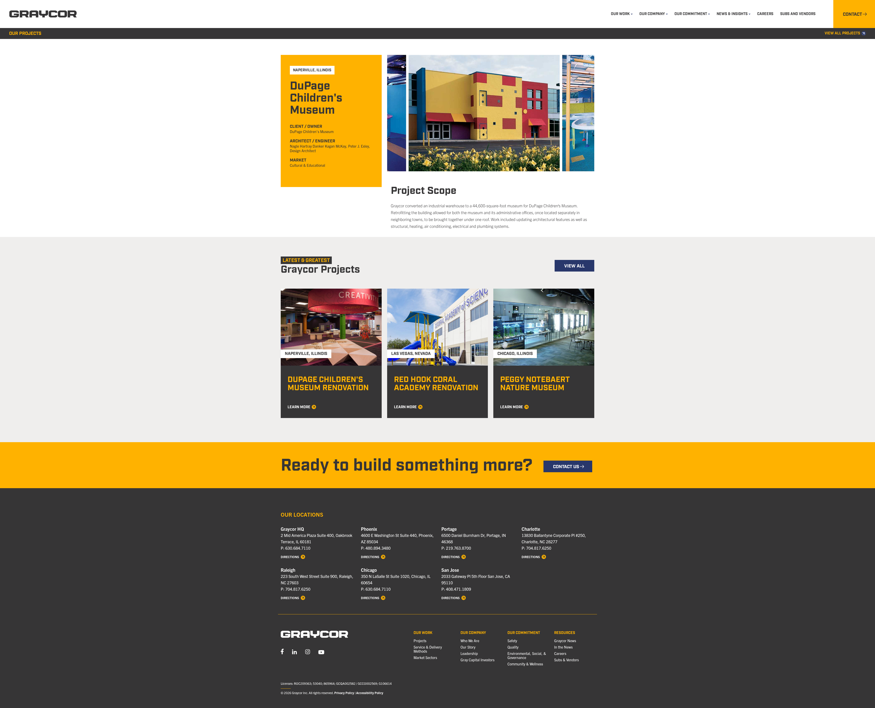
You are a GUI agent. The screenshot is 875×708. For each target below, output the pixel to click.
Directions (290, 557)
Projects (420, 640)
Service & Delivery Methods (428, 649)
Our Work (423, 633)
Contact (852, 14)
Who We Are (470, 640)
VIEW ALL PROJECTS (842, 33)
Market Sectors (425, 657)
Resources (564, 633)
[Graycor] (43, 14)
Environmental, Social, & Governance (526, 655)
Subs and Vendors (798, 14)
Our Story (468, 647)
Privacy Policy (344, 693)
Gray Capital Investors (477, 659)
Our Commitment (523, 633)
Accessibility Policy (369, 693)
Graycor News (565, 640)
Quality (512, 647)
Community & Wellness (525, 664)
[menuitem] (621, 14)
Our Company (473, 633)
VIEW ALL (574, 266)
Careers (765, 14)
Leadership (469, 653)
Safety (512, 640)
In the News (563, 647)
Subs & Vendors (566, 659)
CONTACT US (566, 467)
